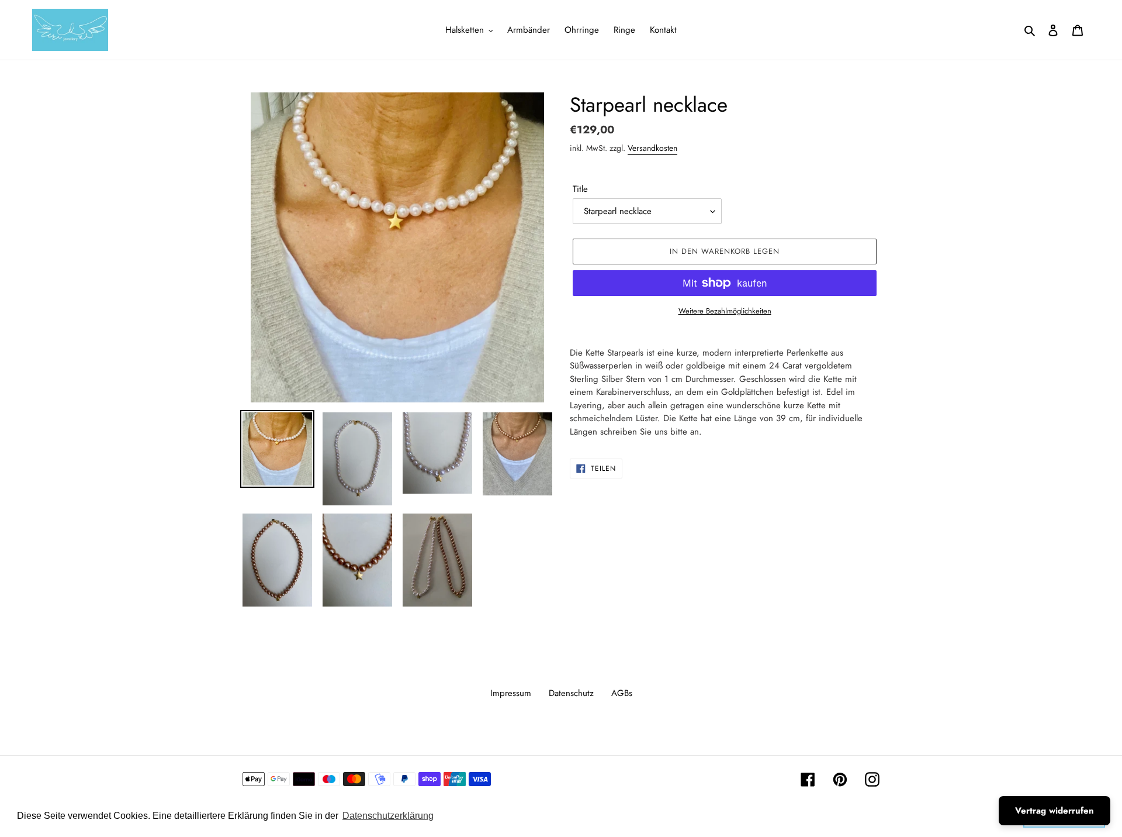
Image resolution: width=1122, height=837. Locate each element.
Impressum (510, 693)
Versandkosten (652, 148)
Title (580, 188)
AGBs (621, 693)
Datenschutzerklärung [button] (388, 816)
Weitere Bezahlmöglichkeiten (724, 310)
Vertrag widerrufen (1054, 810)
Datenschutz (571, 693)
